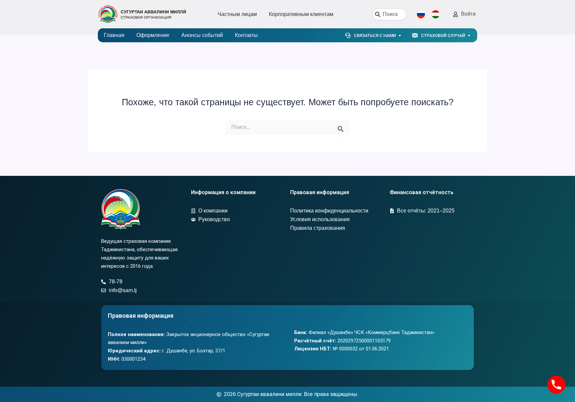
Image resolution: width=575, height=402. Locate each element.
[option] (437, 14)
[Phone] (556, 385)
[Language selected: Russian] (431, 14)
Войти (468, 14)
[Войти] (455, 14)
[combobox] (389, 14)
